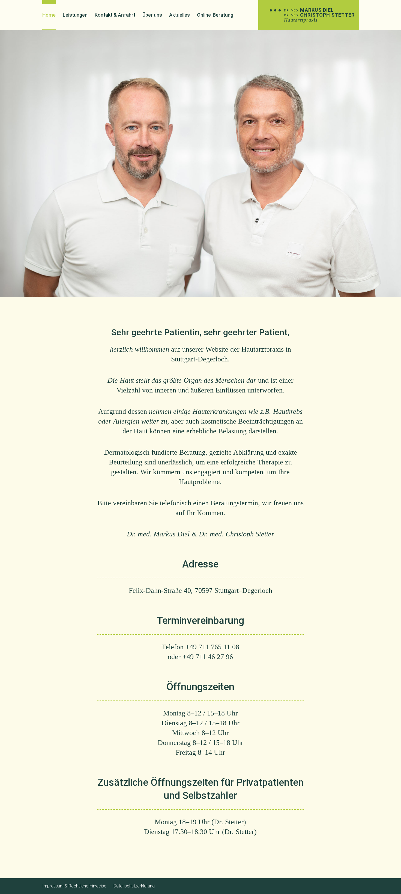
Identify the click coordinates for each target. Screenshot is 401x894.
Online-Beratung (215, 15)
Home (49, 15)
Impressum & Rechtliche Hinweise (74, 886)
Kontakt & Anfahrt (115, 15)
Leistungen (75, 15)
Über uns (152, 15)
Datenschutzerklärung (134, 886)
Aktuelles (179, 15)
